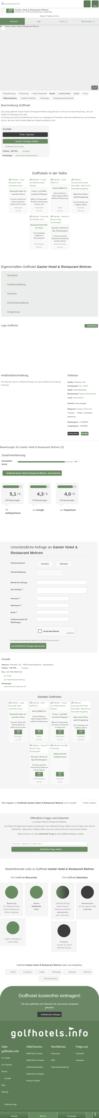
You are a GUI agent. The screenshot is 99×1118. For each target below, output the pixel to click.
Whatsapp (56, 972)
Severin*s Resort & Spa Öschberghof (60, 229)
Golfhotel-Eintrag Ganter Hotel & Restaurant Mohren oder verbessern (63, 909)
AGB (53, 1060)
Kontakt (85, 434)
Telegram (72, 972)
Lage (38, 21)
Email (13, 612)
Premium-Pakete (33, 1081)
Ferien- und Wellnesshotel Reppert (39, 192)
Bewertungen (87, 21)
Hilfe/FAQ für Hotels (34, 1053)
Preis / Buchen (26, 134)
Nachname (15, 605)
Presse (4, 1071)
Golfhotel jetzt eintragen (50, 1014)
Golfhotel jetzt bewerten (33, 473)
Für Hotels (6, 1058)
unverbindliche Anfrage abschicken (28, 646)
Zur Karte (7, 676)
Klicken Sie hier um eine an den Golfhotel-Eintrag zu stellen (50, 834)
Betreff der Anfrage (19, 582)
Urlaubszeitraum (18, 563)
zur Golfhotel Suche (3, 10)
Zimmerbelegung (18, 572)
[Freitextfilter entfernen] (87, 3)
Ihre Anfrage (16, 589)
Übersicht (14, 21)
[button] (49, 58)
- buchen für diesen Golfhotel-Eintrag (64, 945)
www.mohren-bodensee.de (26, 155)
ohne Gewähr (70, 803)
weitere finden (36, 906)
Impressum (55, 1053)
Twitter (42, 972)
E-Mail (13, 972)
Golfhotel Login (10, 1104)
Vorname (15, 598)
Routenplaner (92, 326)
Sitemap (5, 1092)
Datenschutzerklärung (22, 640)
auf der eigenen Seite (87, 906)
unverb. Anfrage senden (26, 141)
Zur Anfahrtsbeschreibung (14, 680)
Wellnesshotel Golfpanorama (60, 755)
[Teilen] (89, 1114)
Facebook (27, 972)
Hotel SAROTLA (60, 188)
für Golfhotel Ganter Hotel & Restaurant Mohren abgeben (11, 907)
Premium (93, 175)
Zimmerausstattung (17, 302)
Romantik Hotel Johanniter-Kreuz (18, 192)
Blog (3, 1085)
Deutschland (78, 398)
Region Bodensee (84, 409)
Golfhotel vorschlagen (35, 1074)
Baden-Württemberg (87, 394)
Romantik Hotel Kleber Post (39, 226)
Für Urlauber (7, 1065)
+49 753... (14, 151)
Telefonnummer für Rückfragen (19, 620)
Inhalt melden (89, 803)
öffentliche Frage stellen (50, 849)
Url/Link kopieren (50, 978)
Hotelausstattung (16, 284)
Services (11, 293)
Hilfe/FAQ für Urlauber (35, 1060)
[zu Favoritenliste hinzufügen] (3, 28)
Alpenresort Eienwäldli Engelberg (81, 195)
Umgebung (12, 312)
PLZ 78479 (83, 386)
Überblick (12, 275)
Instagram (80, 1060)
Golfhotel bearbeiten (34, 1067)
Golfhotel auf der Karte (14, 147)
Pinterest (87, 972)
